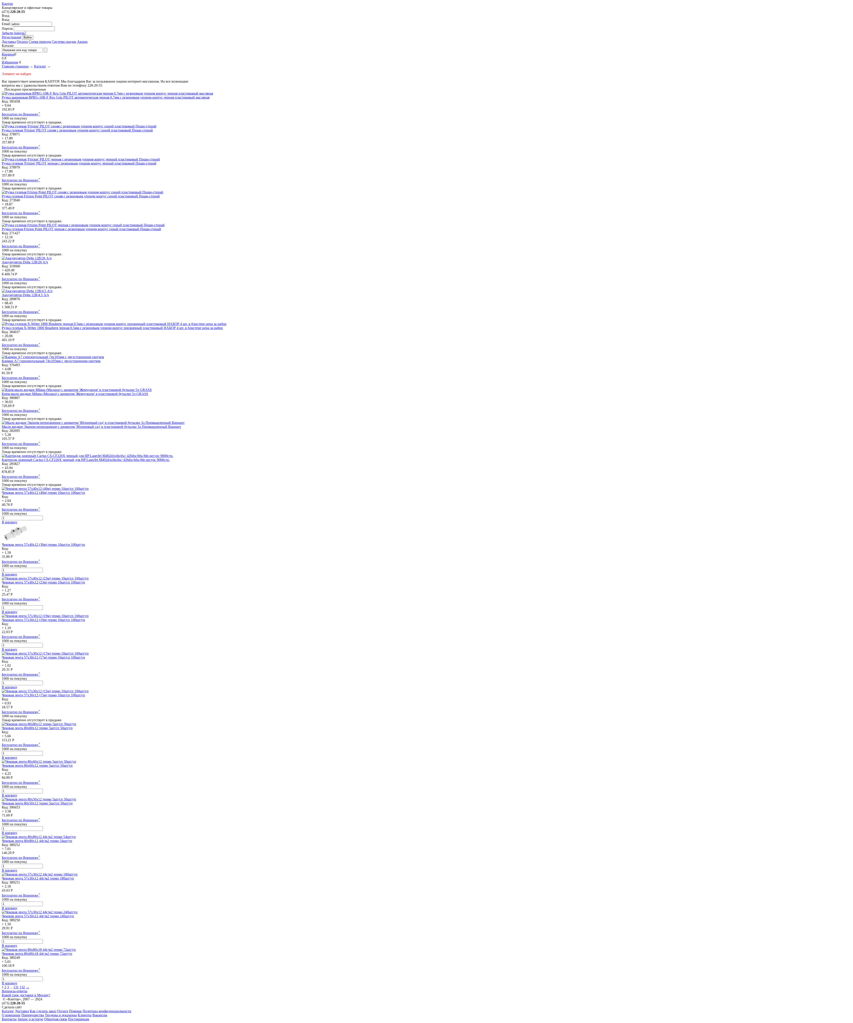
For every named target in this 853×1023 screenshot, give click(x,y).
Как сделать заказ (43, 1011)
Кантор (7, 4)
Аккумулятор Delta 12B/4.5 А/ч (25, 295)
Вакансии (99, 1015)
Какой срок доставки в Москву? (26, 995)
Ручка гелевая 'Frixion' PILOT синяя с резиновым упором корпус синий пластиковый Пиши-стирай (77, 130)
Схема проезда (40, 42)
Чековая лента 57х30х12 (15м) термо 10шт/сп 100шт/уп (43, 695)
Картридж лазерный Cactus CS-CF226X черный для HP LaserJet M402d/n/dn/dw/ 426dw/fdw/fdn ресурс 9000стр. (86, 460)
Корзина (8, 54)
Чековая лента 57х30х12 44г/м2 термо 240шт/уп (38, 916)
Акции (82, 42)
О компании (11, 1015)
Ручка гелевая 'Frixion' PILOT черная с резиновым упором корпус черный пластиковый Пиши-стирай (79, 163)
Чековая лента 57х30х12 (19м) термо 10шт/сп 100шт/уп (43, 620)
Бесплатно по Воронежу (21, 114)
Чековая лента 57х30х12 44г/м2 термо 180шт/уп (38, 878)
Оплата (22, 42)
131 (16, 987)
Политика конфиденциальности (107, 1011)
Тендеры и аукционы (61, 1015)
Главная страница (15, 66)
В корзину (9, 522)
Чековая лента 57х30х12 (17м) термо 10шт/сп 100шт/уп (43, 657)
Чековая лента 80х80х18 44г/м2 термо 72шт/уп (37, 953)
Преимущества (32, 1015)
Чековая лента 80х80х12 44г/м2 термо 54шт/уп (37, 841)
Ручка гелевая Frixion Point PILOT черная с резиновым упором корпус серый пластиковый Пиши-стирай (81, 229)
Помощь (75, 1011)
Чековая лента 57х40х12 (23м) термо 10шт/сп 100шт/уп (43, 582)
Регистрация (11, 37)
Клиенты (85, 1015)
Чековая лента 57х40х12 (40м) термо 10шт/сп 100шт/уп (43, 493)
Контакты (9, 1019)
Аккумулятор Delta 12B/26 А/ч (25, 262)
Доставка (9, 42)
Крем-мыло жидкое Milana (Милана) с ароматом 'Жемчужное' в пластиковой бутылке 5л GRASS (75, 394)
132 (22, 987)
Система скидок (64, 42)
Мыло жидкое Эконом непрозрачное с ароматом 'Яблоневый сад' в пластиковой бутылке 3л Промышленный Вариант (91, 427)
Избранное (10, 62)
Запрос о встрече (30, 1019)
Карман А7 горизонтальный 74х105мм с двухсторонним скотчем (51, 361)
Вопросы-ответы (14, 991)
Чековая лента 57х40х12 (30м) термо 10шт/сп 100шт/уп (43, 544)
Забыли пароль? (14, 33)
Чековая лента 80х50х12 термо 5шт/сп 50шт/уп (37, 803)
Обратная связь (55, 1019)
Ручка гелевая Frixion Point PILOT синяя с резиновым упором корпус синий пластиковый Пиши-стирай (81, 196)
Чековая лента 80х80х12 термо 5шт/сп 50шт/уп (37, 728)
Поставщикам (78, 1019)
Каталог (40, 66)
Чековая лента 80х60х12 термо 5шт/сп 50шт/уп (37, 765)
